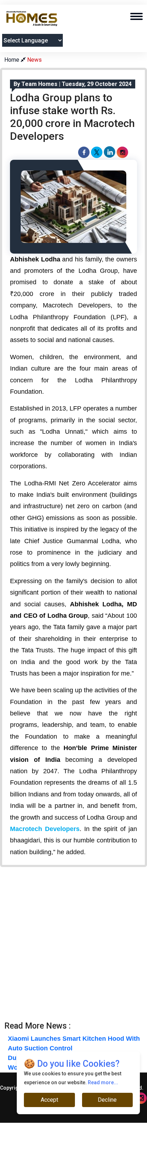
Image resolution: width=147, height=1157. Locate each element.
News (34, 59)
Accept (49, 1099)
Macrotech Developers (45, 828)
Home (12, 59)
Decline (107, 1099)
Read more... (103, 1082)
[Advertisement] (73, 947)
